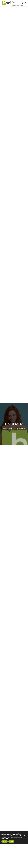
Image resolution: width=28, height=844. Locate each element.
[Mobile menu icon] (25, 3)
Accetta (4, 841)
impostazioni (4, 838)
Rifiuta (11, 841)
